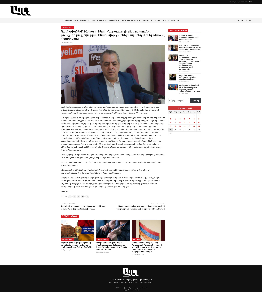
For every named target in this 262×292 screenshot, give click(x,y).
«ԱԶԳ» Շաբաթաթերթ (130, 20)
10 (170, 122)
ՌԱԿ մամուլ (114, 20)
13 (184, 122)
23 (199, 126)
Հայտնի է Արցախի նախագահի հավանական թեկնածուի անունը (189, 37)
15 (194, 122)
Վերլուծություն (87, 20)
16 (199, 122)
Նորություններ (69, 20)
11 (175, 122)
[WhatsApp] (83, 196)
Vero (136, 290)
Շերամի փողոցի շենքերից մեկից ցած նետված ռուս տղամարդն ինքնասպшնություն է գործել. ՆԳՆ (76, 245)
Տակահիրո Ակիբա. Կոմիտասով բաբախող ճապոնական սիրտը (187, 77)
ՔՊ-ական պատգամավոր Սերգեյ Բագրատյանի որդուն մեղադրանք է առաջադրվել (190, 47)
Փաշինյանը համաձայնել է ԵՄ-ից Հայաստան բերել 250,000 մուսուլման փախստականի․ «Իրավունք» (189, 88)
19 (180, 126)
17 (170, 126)
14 (189, 122)
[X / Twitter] (74, 196)
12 (180, 122)
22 (194, 126)
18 (175, 126)
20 (184, 126)
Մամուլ (158, 20)
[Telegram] (78, 196)
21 (189, 126)
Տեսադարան (147, 20)
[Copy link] (87, 196)
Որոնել (196, 101)
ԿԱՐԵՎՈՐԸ (136, 239)
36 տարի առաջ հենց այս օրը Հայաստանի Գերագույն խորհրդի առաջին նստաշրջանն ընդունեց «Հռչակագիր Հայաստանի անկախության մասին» (147, 247)
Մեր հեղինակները (171, 20)
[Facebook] (70, 196)
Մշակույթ (101, 20)
